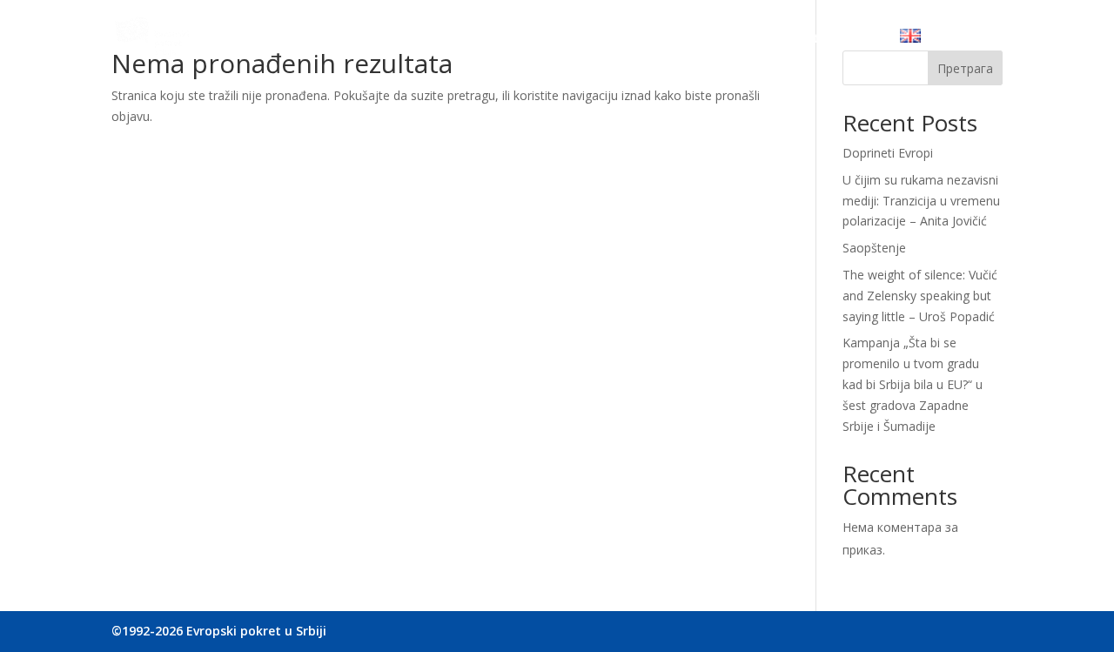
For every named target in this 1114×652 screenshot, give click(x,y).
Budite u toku (704, 39)
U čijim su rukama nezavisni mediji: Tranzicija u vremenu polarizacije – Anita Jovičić (921, 200)
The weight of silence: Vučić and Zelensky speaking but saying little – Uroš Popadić (919, 295)
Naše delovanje (504, 39)
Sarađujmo (606, 39)
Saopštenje (874, 247)
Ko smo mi (403, 39)
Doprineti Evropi (887, 153)
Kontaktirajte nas (822, 39)
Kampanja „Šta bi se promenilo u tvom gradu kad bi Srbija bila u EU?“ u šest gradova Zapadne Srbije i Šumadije (912, 384)
